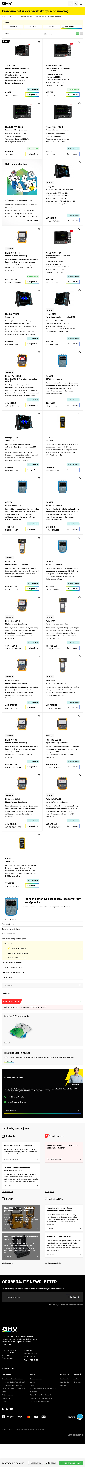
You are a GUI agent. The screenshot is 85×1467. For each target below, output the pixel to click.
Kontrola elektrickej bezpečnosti (13, 1382)
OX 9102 (49, 561)
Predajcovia (64, 1382)
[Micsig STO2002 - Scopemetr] (22, 422)
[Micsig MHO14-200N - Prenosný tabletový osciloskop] (22, 111)
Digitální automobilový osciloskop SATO (60, 317)
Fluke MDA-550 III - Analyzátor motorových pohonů (21, 380)
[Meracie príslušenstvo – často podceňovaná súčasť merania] (64, 1218)
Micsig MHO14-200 (54, 65)
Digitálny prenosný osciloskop (16, 564)
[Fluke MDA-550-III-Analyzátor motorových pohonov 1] (22, 360)
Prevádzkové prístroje (9, 919)
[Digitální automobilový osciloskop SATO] (63, 298)
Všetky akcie (49, 1192)
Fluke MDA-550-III (13, 376)
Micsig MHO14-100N (54, 127)
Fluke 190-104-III (12, 253)
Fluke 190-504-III (13, 680)
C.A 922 (49, 437)
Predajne (63, 1385)
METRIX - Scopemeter (54, 379)
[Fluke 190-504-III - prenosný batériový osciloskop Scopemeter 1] (22, 665)
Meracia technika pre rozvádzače (13, 1388)
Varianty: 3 (9, 372)
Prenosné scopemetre (18, 948)
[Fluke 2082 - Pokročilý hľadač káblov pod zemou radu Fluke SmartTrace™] (21, 1218)
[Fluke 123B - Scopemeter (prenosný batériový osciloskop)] (22, 546)
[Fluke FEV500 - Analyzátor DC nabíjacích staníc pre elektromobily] (21, 1246)
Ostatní (77, 1374)
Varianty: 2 (9, 249)
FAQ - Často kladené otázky (39, 1401)
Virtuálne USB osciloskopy (17, 958)
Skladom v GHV (74, 89)
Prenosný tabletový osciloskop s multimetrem (58, 69)
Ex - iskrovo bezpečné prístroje (13, 972)
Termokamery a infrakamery (11, 929)
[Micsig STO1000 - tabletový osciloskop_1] (22, 298)
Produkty (6, 1374)
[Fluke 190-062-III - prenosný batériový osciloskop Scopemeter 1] (22, 605)
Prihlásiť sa (8, 1061)
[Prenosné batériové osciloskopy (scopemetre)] (11, 906)
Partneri (64, 1374)
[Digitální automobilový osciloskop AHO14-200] (22, 50)
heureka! (72, 1416)
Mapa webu (77, 1382)
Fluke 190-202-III (53, 739)
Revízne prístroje (8, 924)
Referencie (33, 1392)
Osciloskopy (8, 943)
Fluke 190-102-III (12, 739)
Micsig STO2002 (12, 437)
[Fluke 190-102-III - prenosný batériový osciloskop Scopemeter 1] (22, 724)
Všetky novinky (7, 1263)
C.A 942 (8, 858)
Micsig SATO (51, 314)
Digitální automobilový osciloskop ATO (60, 189)
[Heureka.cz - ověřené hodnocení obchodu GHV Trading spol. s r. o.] (80, 1417)
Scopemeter (10, 317)
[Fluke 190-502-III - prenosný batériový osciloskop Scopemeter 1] (22, 783)
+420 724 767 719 (16, 1096)
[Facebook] (3, 1409)
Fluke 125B (50, 621)
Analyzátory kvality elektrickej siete (14, 939)
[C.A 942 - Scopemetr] (22, 843)
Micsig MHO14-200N (14, 127)
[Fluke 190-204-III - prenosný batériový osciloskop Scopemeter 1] (63, 783)
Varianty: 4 (49, 182)
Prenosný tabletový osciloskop (16, 130)
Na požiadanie (34, 89)
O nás (32, 1374)
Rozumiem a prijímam (71, 1463)
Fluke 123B (10, 561)
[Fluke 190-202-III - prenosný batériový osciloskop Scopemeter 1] (63, 724)
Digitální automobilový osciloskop (17, 68)
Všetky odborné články (53, 1263)
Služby (4, 1392)
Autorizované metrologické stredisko (43, 1388)
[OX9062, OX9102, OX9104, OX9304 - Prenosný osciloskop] (63, 360)
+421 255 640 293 (29, 1350)
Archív (4, 1401)
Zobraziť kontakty (8, 1368)
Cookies (76, 1379)
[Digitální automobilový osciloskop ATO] (63, 171)
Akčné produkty (7, 1395)
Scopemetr (9, 440)
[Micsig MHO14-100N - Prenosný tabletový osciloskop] (63, 111)
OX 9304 (49, 502)
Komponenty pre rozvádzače (12, 1385)
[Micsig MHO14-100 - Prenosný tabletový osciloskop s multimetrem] (63, 237)
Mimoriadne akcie (57, 1136)
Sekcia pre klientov (16, 164)
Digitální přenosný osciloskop (16, 256)
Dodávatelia (64, 1379)
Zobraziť (7, 1043)
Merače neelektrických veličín (12, 967)
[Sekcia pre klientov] (22, 182)
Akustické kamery (8, 934)
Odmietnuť (51, 1463)
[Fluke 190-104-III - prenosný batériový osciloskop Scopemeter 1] (22, 237)
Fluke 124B (50, 680)
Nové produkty (7, 1398)
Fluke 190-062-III (12, 621)
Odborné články (56, 1199)
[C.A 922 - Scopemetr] (63, 422)
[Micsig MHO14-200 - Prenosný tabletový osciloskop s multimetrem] (63, 50)
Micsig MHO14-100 (53, 253)
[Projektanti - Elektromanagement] (21, 1152)
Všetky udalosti (7, 1192)
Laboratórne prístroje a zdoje (12, 963)
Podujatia (10, 1136)
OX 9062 (49, 376)
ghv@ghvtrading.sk (17, 1102)
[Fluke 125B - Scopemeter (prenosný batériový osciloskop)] (63, 605)
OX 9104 (8, 502)
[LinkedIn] (7, 1409)
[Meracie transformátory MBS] (64, 1245)
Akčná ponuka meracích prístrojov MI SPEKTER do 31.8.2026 (25, 1007)
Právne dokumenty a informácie (41, 1395)
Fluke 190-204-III (53, 799)
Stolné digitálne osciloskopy (18, 953)
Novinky (9, 1199)
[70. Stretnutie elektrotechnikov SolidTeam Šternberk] (21, 1176)
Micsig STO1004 (12, 314)
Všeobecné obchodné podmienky (41, 1398)
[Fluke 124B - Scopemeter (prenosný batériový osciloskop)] (63, 665)
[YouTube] (11, 1409)
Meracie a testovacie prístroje (12, 1379)
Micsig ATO (50, 186)
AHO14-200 (10, 65)
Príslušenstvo (7, 977)
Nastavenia (35, 1463)
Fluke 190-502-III (12, 799)
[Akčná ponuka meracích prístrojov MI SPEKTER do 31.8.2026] (64, 1152)
